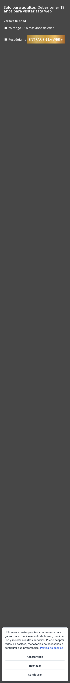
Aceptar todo (35, 656)
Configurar (35, 674)
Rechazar (35, 665)
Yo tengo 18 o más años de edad (30, 28)
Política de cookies (51, 647)
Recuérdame (16, 40)
